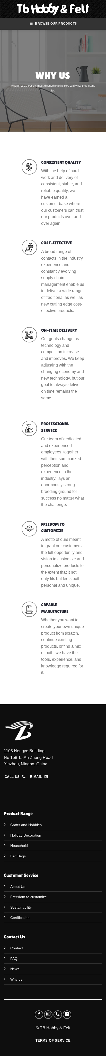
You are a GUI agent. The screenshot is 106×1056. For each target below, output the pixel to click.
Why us (16, 979)
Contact (16, 948)
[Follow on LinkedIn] (67, 1014)
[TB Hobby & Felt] (53, 9)
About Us (17, 887)
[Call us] (58, 1014)
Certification (20, 918)
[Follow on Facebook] (39, 1014)
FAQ (13, 959)
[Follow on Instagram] (48, 1014)
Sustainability (21, 907)
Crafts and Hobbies (26, 825)
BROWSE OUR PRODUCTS (56, 23)
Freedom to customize (28, 897)
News (14, 969)
